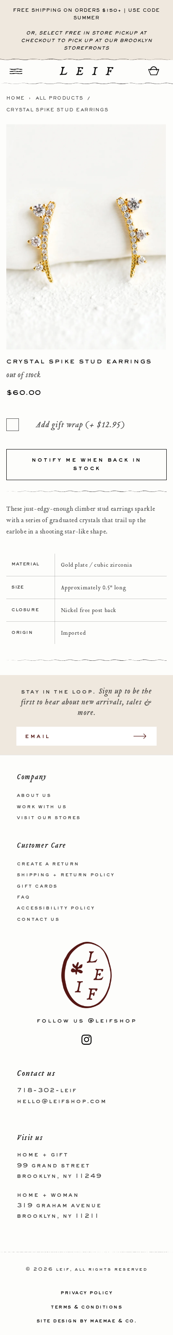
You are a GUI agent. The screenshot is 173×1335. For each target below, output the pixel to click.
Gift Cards (37, 886)
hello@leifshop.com (62, 1101)
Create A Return (48, 864)
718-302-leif (47, 1090)
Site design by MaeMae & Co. (87, 1321)
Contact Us (38, 919)
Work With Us (42, 806)
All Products (60, 98)
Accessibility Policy (56, 908)
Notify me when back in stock (86, 464)
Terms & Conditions (86, 1307)
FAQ (23, 897)
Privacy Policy (86, 1293)
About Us (34, 795)
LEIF (63, 1269)
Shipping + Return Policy (66, 875)
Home (15, 98)
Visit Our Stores (49, 817)
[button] (16, 70)
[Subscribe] (144, 736)
